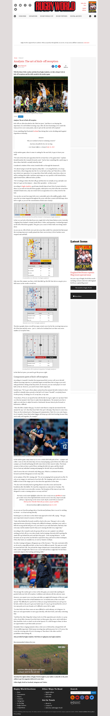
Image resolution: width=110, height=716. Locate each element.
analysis (21, 116)
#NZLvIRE (39, 502)
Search (93, 692)
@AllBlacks (59, 495)
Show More (77, 296)
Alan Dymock (22, 66)
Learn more (86, 42)
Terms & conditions (83, 711)
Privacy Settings (17, 713)
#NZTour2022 (27, 502)
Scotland (35, 131)
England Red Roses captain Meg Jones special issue (82, 273)
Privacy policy (91, 711)
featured (21, 58)
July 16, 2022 (50, 147)
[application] (41, 659)
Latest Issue (78, 241)
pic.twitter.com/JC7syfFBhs (51, 502)
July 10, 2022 (53, 505)
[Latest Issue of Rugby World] (92, 7)
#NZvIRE (34, 502)
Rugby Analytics (26, 186)
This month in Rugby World (83, 288)
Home (15, 58)
